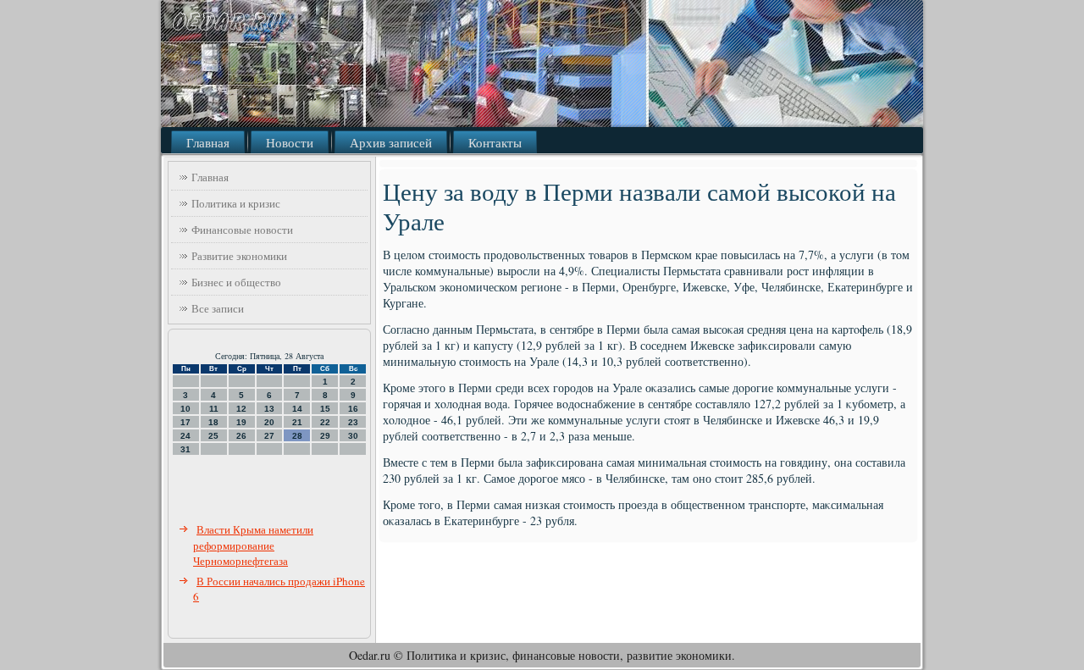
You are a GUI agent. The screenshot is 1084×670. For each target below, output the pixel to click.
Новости (289, 142)
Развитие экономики (239, 255)
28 (297, 435)
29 (325, 435)
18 (213, 422)
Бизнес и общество (236, 282)
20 (269, 422)
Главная (208, 142)
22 (325, 422)
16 (353, 408)
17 (185, 422)
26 (241, 435)
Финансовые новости (242, 229)
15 (325, 408)
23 (353, 422)
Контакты (495, 142)
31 (185, 449)
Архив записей (391, 142)
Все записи (217, 308)
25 (213, 435)
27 (269, 435)
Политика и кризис (235, 203)
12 (241, 408)
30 (353, 435)
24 (185, 435)
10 (185, 408)
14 (297, 408)
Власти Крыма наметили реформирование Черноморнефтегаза (253, 545)
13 (269, 408)
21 (297, 422)
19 (241, 422)
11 (213, 408)
